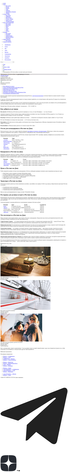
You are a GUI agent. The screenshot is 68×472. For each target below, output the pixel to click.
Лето (7, 27)
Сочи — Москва (7, 364)
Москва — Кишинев (8, 365)
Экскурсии (7, 56)
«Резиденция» (6, 142)
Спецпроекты (8, 54)
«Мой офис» (6, 165)
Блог (4, 64)
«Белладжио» (6, 148)
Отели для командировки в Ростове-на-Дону (13, 87)
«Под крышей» (6, 163)
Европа (7, 8)
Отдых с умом (6, 14)
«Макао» (5, 207)
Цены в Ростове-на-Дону (9, 89)
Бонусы (6, 52)
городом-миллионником (37, 95)
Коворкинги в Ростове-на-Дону (10, 88)
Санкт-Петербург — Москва (9, 374)
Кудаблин (8, 34)
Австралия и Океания (11, 11)
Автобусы (7, 57)
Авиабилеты (7, 44)
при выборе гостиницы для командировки (37, 131)
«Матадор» (5, 212)
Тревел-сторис (9, 35)
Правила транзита (7, 41)
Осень (7, 28)
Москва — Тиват (7, 375)
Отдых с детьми (9, 19)
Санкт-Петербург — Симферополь (11, 369)
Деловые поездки (10, 21)
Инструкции (9, 17)
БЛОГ (4, 3)
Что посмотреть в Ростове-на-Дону (11, 93)
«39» (4, 145)
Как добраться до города (8, 86)
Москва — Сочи (7, 357)
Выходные (8, 25)
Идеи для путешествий (8, 22)
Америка (8, 10)
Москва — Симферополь (9, 356)
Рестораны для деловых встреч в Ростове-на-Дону (14, 92)
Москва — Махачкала (8, 371)
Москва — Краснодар (8, 362)
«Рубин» (5, 162)
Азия (7, 9)
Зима (7, 29)
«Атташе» (5, 139)
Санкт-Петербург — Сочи (9, 370)
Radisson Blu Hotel (7, 141)
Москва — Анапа (7, 368)
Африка (7, 13)
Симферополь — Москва (9, 358)
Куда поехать (8, 59)
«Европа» (5, 144)
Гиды (4, 4)
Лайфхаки (8, 16)
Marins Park (5, 147)
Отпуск (7, 31)
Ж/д (6, 48)
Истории (5, 32)
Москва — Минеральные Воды (10, 363)
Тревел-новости (6, 39)
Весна (7, 26)
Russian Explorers (9, 37)
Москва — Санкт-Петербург (9, 360)
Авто (6, 50)
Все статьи (8, 5)
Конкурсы (8, 38)
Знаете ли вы (9, 20)
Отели (6, 46)
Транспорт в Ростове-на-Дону (10, 91)
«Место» (5, 160)
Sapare (4, 206)
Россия (7, 7)
